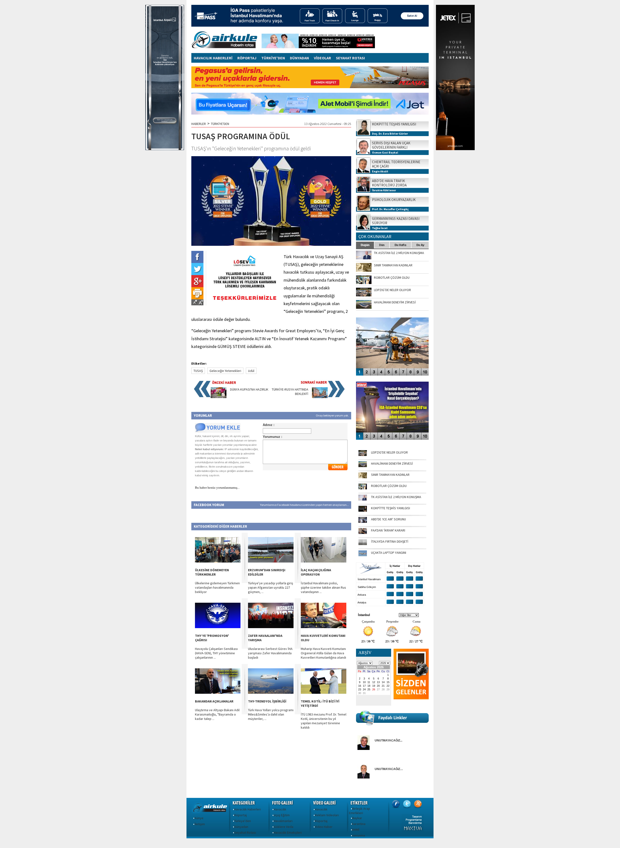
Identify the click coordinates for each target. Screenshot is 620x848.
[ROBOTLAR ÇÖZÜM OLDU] (362, 488)
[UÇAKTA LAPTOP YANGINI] (362, 555)
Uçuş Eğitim (282, 815)
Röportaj (240, 815)
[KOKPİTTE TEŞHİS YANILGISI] (362, 510)
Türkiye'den (242, 821)
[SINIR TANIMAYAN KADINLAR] (362, 477)
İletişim (199, 824)
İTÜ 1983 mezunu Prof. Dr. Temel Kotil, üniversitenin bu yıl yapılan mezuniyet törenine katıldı (323, 721)
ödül (251, 371)
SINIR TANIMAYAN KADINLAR (390, 474)
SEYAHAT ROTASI (350, 57)
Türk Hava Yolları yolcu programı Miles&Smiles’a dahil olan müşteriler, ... (271, 714)
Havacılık (280, 809)
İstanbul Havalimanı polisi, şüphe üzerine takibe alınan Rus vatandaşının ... (323, 587)
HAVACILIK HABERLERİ (213, 57)
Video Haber (324, 827)
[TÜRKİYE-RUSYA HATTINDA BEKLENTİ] (320, 397)
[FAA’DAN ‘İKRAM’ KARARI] (362, 533)
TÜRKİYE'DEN (273, 57)
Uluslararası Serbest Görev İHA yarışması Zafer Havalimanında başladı (270, 653)
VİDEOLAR (322, 57)
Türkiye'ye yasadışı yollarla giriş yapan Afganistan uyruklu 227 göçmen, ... (270, 587)
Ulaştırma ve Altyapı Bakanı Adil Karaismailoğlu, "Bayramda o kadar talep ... (217, 714)
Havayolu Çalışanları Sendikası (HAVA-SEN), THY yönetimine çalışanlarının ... (216, 653)
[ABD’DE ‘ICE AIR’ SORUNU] (362, 521)
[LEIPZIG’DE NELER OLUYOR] (362, 455)
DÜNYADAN (299, 57)
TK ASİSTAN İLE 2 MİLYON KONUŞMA (396, 497)
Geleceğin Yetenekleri (225, 371)
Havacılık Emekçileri (288, 832)
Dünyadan (241, 827)
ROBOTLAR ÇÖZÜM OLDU (389, 486)
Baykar (357, 818)
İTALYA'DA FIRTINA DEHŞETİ (389, 541)
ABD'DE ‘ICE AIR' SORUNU (388, 519)
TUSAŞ (198, 371)
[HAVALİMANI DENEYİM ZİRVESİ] (362, 466)
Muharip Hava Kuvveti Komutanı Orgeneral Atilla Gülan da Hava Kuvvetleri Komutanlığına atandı (323, 653)
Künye (198, 818)
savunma (358, 835)
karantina (358, 824)
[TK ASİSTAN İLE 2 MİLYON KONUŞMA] (362, 499)
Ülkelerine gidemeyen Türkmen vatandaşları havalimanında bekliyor (217, 587)
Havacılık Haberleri (247, 809)
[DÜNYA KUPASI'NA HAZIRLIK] (218, 397)
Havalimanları (283, 821)
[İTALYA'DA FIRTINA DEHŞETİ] (362, 544)
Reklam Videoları (327, 815)
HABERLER (198, 124)
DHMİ (355, 829)
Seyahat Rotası (245, 832)
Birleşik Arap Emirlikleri (359, 810)
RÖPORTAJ (246, 57)
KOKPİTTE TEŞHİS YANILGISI (390, 508)
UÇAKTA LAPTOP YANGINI (388, 552)
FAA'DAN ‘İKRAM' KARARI (388, 530)
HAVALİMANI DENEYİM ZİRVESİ (392, 463)
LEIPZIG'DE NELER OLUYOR (389, 452)
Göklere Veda (283, 827)
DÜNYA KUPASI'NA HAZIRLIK (249, 389)
